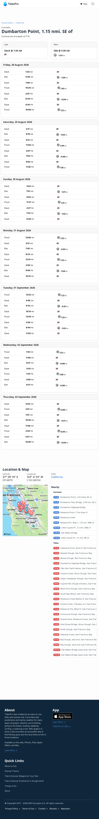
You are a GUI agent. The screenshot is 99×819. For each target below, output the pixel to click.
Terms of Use (28, 808)
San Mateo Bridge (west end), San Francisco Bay (75, 655)
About (7, 791)
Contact (42, 808)
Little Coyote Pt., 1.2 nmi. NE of (71, 538)
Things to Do (10, 786)
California (20, 23)
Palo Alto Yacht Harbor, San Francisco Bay (75, 568)
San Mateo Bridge (65, 533)
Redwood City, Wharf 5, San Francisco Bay (75, 609)
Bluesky (53, 808)
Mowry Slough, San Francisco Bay (72, 558)
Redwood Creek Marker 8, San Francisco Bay (75, 599)
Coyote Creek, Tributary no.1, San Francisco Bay (75, 604)
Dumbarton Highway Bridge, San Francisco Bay (75, 563)
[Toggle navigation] (92, 3)
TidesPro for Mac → (62, 726)
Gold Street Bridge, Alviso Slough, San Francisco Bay (75, 624)
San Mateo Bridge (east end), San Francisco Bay (75, 650)
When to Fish (11, 766)
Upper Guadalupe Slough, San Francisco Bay (75, 578)
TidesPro (13, 3)
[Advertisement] (49, 14)
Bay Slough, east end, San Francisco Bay (75, 639)
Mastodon (65, 808)
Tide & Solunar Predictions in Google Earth (24, 781)
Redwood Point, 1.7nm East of (70, 512)
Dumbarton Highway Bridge (69, 507)
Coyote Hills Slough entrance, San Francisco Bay (75, 583)
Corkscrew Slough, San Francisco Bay (74, 614)
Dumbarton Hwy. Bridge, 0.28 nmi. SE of (75, 502)
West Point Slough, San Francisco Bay (74, 588)
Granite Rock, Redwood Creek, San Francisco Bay (75, 619)
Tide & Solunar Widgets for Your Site (21, 776)
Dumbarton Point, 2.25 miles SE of (72, 497)
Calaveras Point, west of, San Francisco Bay (75, 548)
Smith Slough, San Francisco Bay (72, 629)
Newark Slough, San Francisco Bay (73, 553)
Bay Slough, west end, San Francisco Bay (75, 644)
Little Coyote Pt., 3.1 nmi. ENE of (72, 527)
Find (85, 4)
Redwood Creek (64, 517)
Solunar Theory (12, 771)
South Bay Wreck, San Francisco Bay (74, 594)
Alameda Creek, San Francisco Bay (73, 634)
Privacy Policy (11, 808)
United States (7, 23)
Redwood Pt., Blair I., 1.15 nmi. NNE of (74, 522)
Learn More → (11, 750)
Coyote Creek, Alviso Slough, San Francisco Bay (75, 573)
